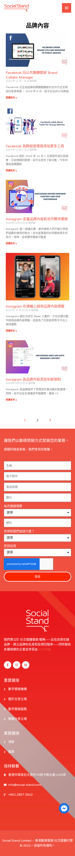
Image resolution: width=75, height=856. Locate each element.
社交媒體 (44, 649)
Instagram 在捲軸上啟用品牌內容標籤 (35, 306)
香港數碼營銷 (44, 841)
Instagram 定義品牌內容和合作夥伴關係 (37, 219)
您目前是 (10, 546)
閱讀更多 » (11, 97)
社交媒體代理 (63, 841)
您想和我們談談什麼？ (19, 531)
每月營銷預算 (13, 506)
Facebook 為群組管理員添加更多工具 (35, 146)
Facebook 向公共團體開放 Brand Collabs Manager (31, 75)
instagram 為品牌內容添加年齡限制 (33, 379)
